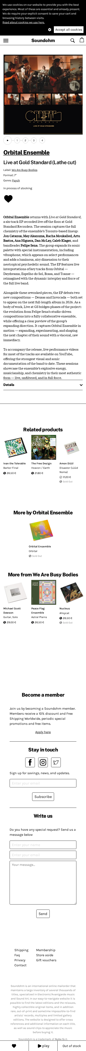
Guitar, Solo (10, 617)
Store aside (44, 955)
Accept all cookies (68, 30)
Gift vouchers (46, 960)
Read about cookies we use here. (24, 22)
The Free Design (41, 463)
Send (43, 913)
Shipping (21, 950)
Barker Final (10, 467)
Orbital (33, 551)
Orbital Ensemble (26, 152)
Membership (45, 950)
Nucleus (64, 608)
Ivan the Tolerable (14, 463)
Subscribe (43, 796)
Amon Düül (66, 463)
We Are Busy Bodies (24, 170)
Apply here (43, 732)
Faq (17, 955)
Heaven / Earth (40, 467)
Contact (20, 965)
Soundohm (43, 40)
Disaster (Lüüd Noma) (68, 470)
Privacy (19, 960)
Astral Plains (39, 617)
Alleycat (64, 613)
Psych (16, 180)
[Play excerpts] (7, 140)
